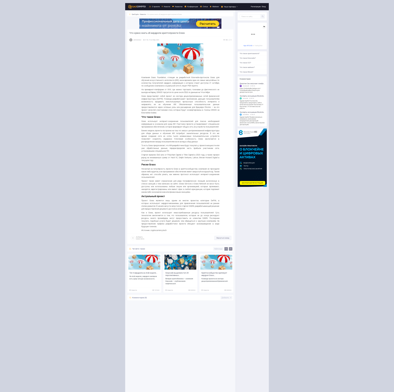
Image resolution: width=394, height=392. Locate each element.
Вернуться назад (222, 238)
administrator (137, 40)
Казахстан (179, 7)
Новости (167, 7)
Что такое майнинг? (247, 67)
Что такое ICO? (245, 63)
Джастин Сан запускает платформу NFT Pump (252, 83)
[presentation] (226, 249)
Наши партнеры (230, 7)
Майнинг (215, 7)
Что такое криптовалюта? (249, 53)
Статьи (205, 7)
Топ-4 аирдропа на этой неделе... (138, 273)
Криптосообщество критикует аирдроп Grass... (209, 274)
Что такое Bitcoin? (246, 72)
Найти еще (218, 249)
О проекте (156, 7)
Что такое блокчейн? (248, 58)
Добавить (140, 238)
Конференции (192, 7)
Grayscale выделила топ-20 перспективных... (171, 274)
